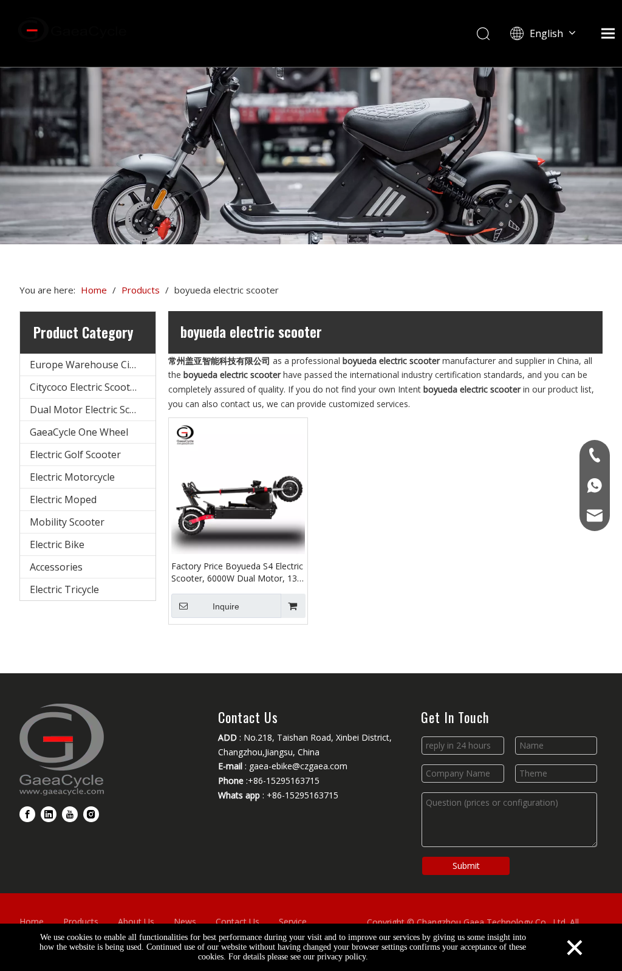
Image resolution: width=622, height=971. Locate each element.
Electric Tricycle (64, 589)
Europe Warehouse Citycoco (93, 364)
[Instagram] (91, 814)
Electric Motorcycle (72, 477)
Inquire (226, 606)
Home (31, 921)
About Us (136, 921)
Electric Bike (57, 544)
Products (80, 921)
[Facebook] (27, 814)
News (185, 921)
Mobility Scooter (67, 522)
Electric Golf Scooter (75, 454)
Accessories (56, 567)
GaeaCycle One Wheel (79, 432)
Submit (466, 865)
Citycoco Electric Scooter (85, 387)
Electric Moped (63, 499)
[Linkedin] (48, 814)
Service (293, 921)
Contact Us (237, 921)
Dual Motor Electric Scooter (92, 409)
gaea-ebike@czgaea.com (298, 766)
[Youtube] (70, 814)
